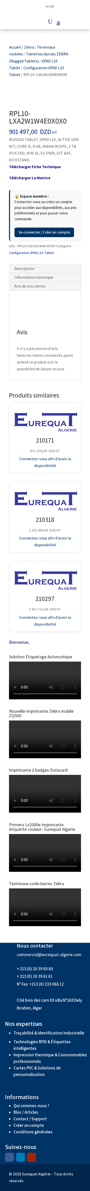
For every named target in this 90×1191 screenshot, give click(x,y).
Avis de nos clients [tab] (30, 286)
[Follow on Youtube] (31, 1157)
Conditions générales (33, 1132)
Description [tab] (24, 268)
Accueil (15, 47)
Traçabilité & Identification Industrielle (49, 1033)
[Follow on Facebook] (9, 1157)
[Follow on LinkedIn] (20, 1157)
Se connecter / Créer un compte (44, 232)
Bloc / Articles (26, 1112)
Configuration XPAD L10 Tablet (31, 252)
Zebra (29, 47)
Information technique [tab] (33, 277)
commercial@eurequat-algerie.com (49, 954)
